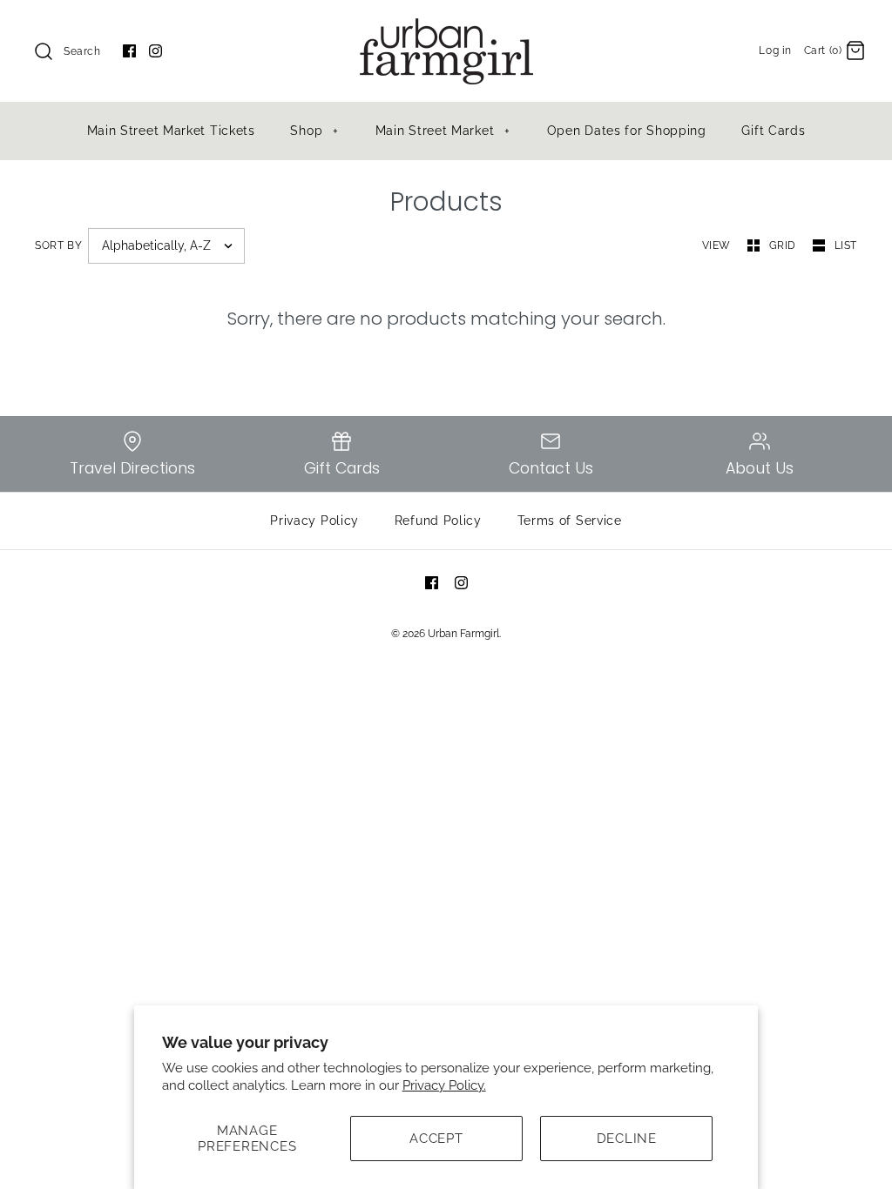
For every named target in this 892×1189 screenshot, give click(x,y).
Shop (314, 131)
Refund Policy (438, 520)
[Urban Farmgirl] (446, 28)
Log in (775, 50)
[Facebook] (129, 50)
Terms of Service (569, 520)
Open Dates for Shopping (626, 131)
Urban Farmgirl (463, 634)
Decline (627, 1138)
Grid (784, 245)
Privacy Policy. (444, 1085)
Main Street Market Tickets (171, 131)
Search (82, 51)
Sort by (58, 245)
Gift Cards (773, 131)
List (846, 245)
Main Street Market (442, 131)
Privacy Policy (314, 520)
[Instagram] (155, 50)
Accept (436, 1138)
